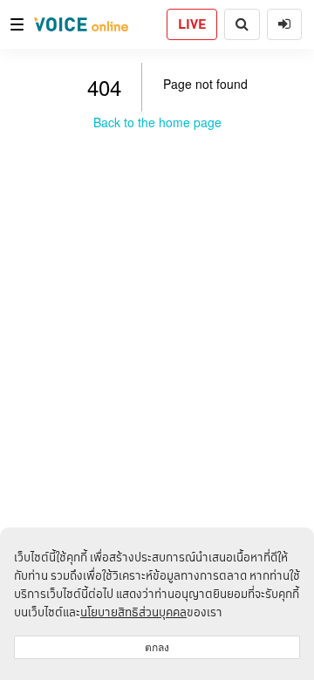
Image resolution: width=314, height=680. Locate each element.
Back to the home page (157, 122)
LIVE (192, 24)
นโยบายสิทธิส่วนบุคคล (133, 612)
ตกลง (157, 647)
